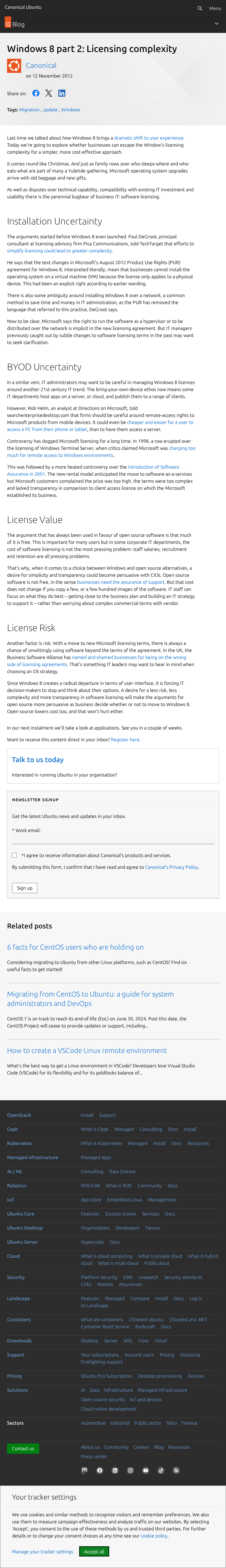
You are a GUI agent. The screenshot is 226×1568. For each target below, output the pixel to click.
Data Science (122, 1171)
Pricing (167, 1354)
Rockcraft (145, 1326)
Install (87, 1115)
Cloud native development (108, 1408)
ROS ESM (90, 1185)
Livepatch (148, 1277)
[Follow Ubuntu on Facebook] (101, 1471)
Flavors (152, 1227)
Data (94, 1390)
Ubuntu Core (20, 1213)
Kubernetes (19, 1143)
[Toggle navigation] (216, 23)
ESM (127, 1277)
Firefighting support (102, 1361)
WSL (128, 1340)
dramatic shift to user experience (148, 137)
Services (150, 1213)
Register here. (126, 739)
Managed (124, 1129)
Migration (29, 109)
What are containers (102, 1319)
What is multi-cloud (118, 1263)
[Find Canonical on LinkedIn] (116, 1471)
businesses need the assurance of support (120, 582)
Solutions (17, 1390)
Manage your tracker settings (42, 1551)
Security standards (183, 1277)
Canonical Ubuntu (23, 7)
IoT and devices (146, 1399)
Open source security (103, 1399)
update (50, 109)
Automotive (93, 1423)
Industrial (120, 1423)
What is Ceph (95, 1129)
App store (91, 1199)
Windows (70, 109)
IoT (10, 1199)
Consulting (151, 1129)
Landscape (18, 1298)
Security (16, 1277)
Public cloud (156, 1263)
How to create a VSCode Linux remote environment (87, 1050)
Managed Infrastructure (162, 1390)
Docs (173, 1129)
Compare (139, 1298)
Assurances (130, 1284)
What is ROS (119, 1185)
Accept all (94, 1551)
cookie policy (154, 1535)
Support (107, 1115)
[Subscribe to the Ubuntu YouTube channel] (147, 1471)
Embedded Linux (124, 1199)
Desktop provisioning (160, 1376)
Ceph (12, 1129)
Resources (198, 1143)
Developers (127, 1227)
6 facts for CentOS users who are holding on (75, 947)
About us (90, 1447)
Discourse (190, 1354)
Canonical (41, 65)
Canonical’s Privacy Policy (171, 867)
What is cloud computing (106, 1256)
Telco (171, 1423)
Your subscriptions (100, 1354)
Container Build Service (105, 1326)
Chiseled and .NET (188, 1319)
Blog (159, 1447)
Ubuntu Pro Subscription (106, 1376)
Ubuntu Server (22, 1242)
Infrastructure (118, 1390)
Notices (105, 1284)
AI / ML (15, 1171)
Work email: (28, 830)
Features (90, 1213)
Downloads (19, 1340)
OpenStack (19, 1115)
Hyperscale (92, 1242)
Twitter (48, 93)
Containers (19, 1319)
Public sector (147, 1423)
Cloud (13, 1256)
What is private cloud (160, 1256)
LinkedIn (61, 93)
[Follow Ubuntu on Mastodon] (85, 1471)
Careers (141, 1447)
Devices (196, 1376)
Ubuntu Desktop (25, 1227)
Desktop (89, 1340)
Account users (139, 1354)
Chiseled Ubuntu (146, 1319)
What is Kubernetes (101, 1143)
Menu (215, 8)
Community (149, 1185)
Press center (94, 1456)
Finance (189, 1423)
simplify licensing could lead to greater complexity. (60, 250)
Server (111, 1340)
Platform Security (99, 1277)
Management (162, 1199)
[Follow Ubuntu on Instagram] (131, 1471)
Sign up (24, 888)
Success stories (120, 1213)
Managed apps (96, 1157)
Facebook (35, 93)
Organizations (95, 1227)
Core (144, 1340)
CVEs (86, 1284)
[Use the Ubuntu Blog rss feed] (177, 1471)
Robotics (16, 1185)
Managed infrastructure (32, 1157)
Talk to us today (38, 760)
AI (83, 1390)
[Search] (200, 8)
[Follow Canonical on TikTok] (162, 1471)
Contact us (23, 1448)
